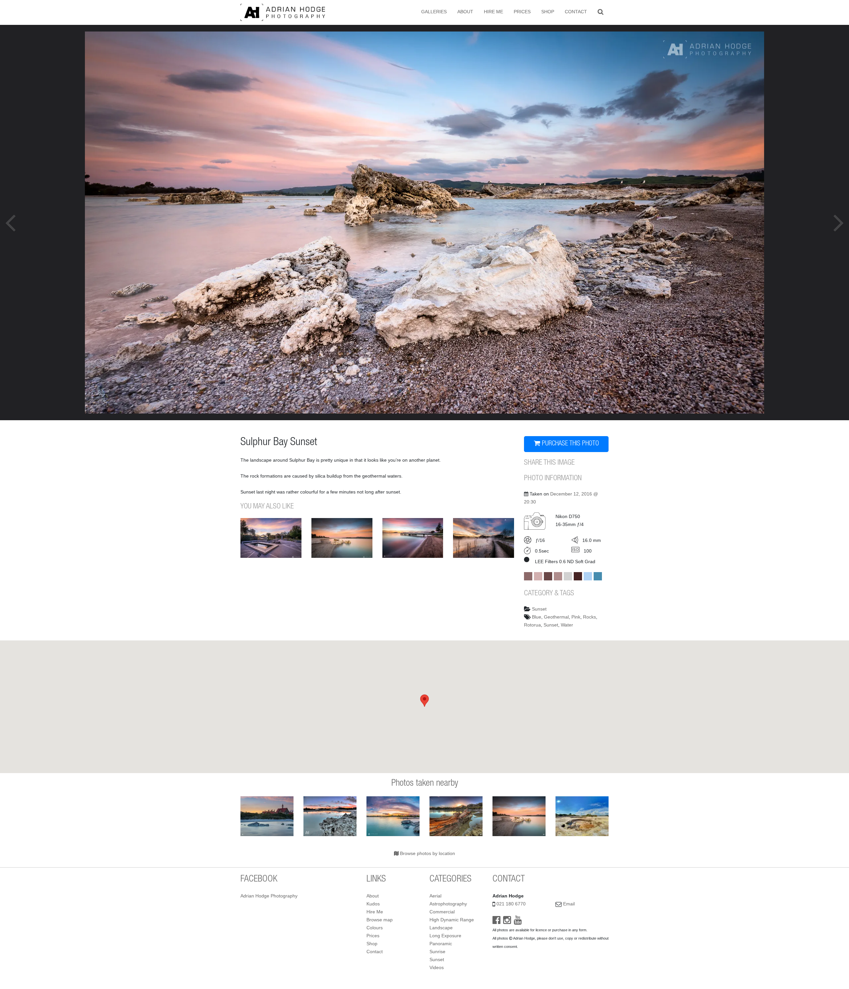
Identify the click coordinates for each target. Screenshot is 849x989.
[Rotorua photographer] (282, 12)
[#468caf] (598, 576)
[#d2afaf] (538, 576)
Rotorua (532, 624)
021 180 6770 (511, 903)
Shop (547, 11)
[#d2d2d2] (568, 576)
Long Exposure (445, 935)
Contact (576, 11)
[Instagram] (507, 921)
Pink (575, 617)
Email (569, 903)
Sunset (539, 609)
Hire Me (493, 11)
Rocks (589, 617)
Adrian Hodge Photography (268, 895)
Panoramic (440, 943)
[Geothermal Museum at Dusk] (267, 816)
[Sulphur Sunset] (330, 816)
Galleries (434, 11)
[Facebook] (496, 921)
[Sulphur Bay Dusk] (341, 538)
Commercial (442, 911)
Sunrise (437, 951)
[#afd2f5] (588, 576)
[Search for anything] (600, 11)
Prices (522, 11)
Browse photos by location (427, 853)
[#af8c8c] (558, 576)
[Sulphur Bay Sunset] (393, 816)
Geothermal (556, 617)
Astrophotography (448, 903)
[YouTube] (518, 921)
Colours (374, 927)
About (465, 11)
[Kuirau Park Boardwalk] (483, 538)
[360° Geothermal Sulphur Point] (582, 816)
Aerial (435, 895)
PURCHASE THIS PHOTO (569, 444)
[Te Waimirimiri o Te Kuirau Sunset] (270, 538)
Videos (436, 967)
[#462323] (578, 576)
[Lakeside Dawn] (412, 538)
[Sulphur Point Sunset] (456, 816)
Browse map (379, 919)
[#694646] (548, 576)
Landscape (441, 927)
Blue (536, 617)
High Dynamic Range (451, 919)
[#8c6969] (528, 576)
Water (567, 624)
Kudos (373, 903)
